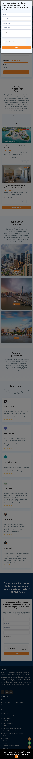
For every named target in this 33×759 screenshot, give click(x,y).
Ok (17, 756)
